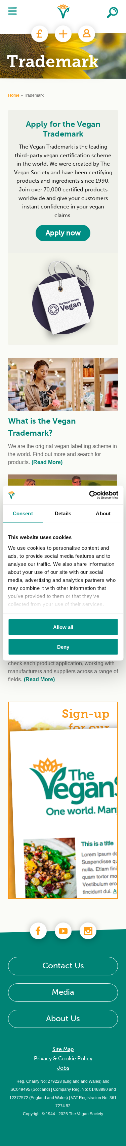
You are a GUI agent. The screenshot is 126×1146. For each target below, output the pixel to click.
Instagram (88, 930)
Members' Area (86, 33)
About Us (63, 1018)
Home (13, 95)
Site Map (63, 1050)
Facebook (38, 930)
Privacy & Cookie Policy (63, 1059)
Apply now (63, 233)
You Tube (63, 930)
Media (63, 992)
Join (63, 33)
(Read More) (47, 462)
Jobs (63, 1068)
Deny (63, 646)
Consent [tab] (23, 513)
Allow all (63, 627)
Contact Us (63, 966)
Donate (39, 33)
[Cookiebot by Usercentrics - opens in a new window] (89, 495)
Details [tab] (63, 513)
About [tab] (103, 513)
